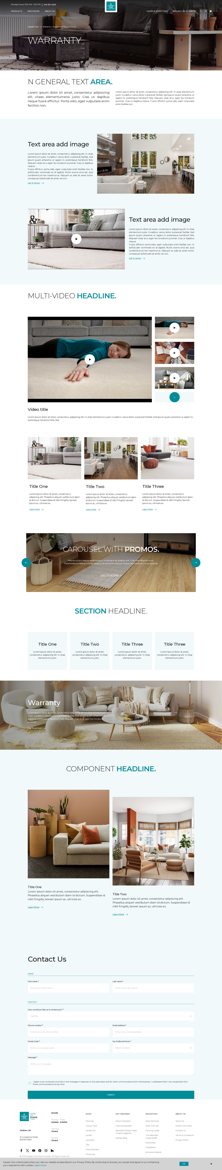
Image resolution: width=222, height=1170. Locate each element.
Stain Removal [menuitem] (152, 1121)
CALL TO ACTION (109, 575)
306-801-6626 (50, 4)
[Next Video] (174, 397)
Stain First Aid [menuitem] (152, 1126)
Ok (184, 1164)
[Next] (195, 562)
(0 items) (211, 11)
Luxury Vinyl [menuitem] (91, 1126)
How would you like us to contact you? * (45, 1010)
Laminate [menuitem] (90, 1140)
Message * (32, 1057)
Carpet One (33, 27)
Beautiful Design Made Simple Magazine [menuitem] (126, 1131)
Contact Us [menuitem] (180, 1130)
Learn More (34, 509)
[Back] (26, 562)
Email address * (119, 1025)
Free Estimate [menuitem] (92, 1149)
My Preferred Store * (122, 1041)
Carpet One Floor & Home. (39, 1156)
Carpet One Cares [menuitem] (183, 1126)
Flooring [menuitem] (89, 1121)
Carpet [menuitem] (89, 1135)
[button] (200, 11)
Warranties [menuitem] (151, 1143)
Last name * (118, 981)
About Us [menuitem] (179, 1121)
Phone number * (35, 1025)
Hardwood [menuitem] (90, 1130)
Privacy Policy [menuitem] (181, 1140)
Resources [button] (33, 11)
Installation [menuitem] (151, 1147)
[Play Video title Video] (174, 328)
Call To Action (34, 183)
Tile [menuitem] (87, 1145)
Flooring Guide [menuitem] (152, 1130)
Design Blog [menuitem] (121, 1138)
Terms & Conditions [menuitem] (184, 1135)
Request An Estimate (184, 11)
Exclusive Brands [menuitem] (153, 1152)
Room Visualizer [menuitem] (123, 1121)
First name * (33, 981)
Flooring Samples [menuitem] (124, 1126)
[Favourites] (205, 11)
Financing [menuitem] (90, 1154)
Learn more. (40, 1165)
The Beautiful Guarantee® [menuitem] (152, 1136)
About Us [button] (50, 11)
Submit (111, 1095)
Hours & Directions (157, 11)
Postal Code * (34, 1041)
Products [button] (16, 11)
